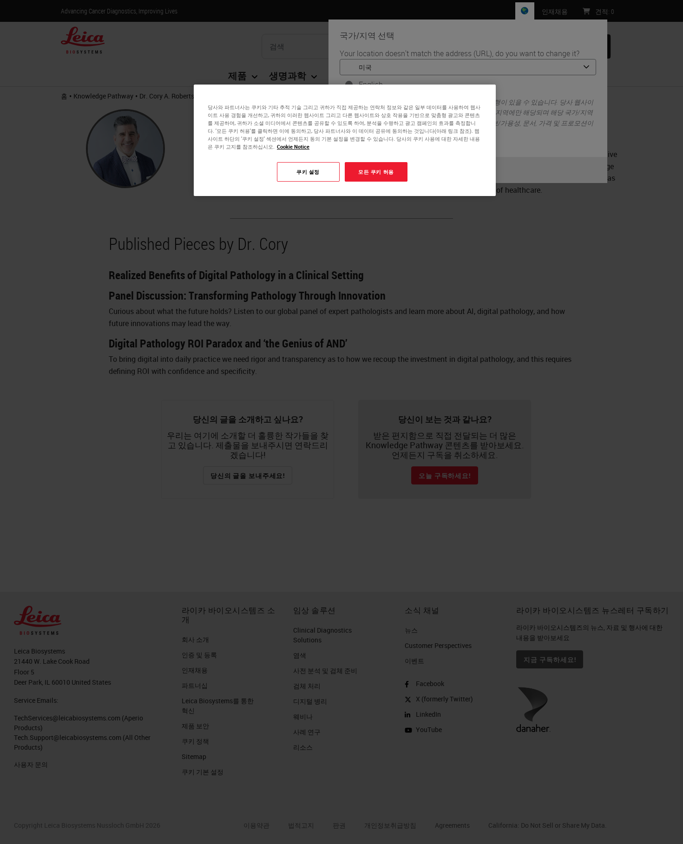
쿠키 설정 (308, 171)
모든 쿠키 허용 (376, 171)
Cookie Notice (293, 146)
